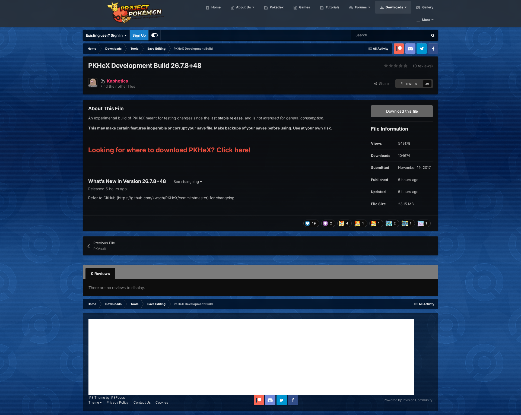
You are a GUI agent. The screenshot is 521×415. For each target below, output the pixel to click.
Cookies (161, 402)
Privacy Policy (118, 402)
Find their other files (117, 86)
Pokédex (276, 7)
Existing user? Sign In (105, 35)
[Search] (433, 35)
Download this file (402, 111)
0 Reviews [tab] (100, 273)
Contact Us (142, 402)
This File (414, 35)
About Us (243, 7)
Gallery (427, 7)
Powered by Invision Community (408, 400)
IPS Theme (96, 397)
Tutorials (332, 7)
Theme (94, 402)
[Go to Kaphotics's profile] (92, 82)
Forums (360, 7)
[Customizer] (154, 35)
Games (304, 7)
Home (216, 7)
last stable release (227, 118)
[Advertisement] (251, 357)
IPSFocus (117, 397)
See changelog (187, 181)
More (426, 20)
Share (383, 83)
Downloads (394, 7)
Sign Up (139, 35)
